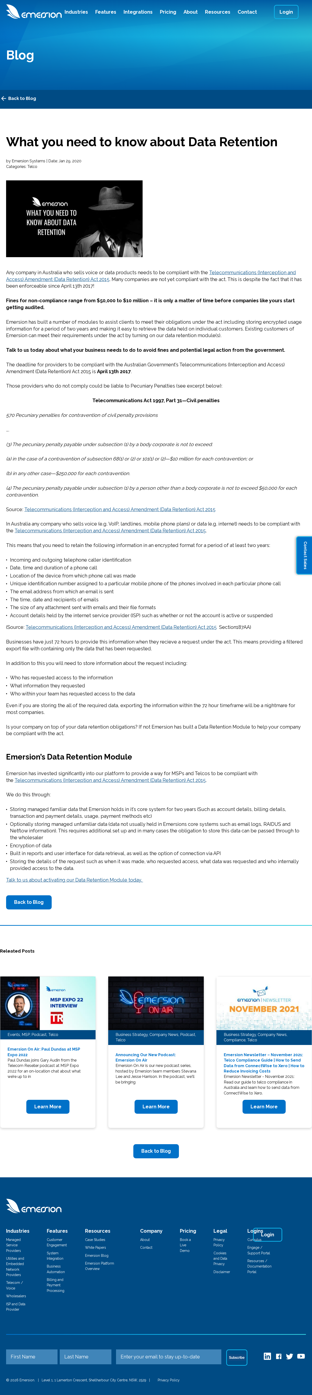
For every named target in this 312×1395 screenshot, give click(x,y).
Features (105, 12)
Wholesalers (16, 1296)
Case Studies (95, 1240)
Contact (247, 12)
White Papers (95, 1247)
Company (151, 1231)
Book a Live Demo (185, 1245)
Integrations (138, 12)
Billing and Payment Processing (55, 1285)
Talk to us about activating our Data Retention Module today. (74, 880)
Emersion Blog (96, 1256)
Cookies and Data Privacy (220, 1258)
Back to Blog (22, 98)
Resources (217, 12)
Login (286, 12)
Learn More (47, 1107)
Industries (76, 12)
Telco (32, 166)
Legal (220, 1231)
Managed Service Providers (13, 1245)
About (191, 12)
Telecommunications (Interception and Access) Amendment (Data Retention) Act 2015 (119, 509)
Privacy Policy (169, 1380)
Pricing (168, 12)
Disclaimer (222, 1272)
